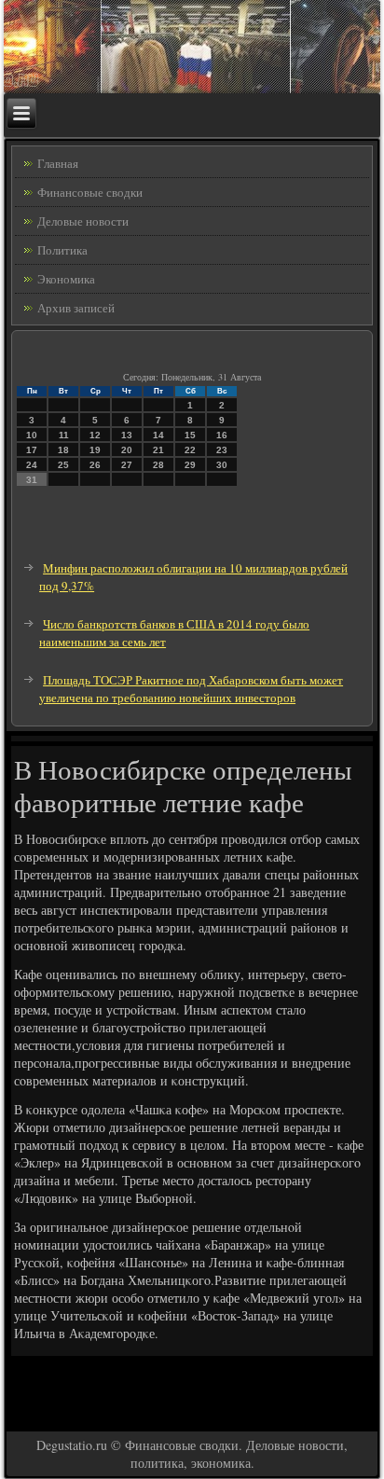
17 (31, 450)
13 (126, 435)
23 (221, 450)
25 (63, 465)
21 (158, 450)
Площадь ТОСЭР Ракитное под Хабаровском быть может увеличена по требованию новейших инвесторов (191, 688)
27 (126, 465)
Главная (57, 163)
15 (190, 435)
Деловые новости (83, 221)
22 (190, 450)
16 (221, 435)
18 (63, 450)
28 (158, 465)
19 (95, 450)
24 (31, 465)
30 (221, 465)
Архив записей (76, 307)
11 (64, 435)
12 (95, 435)
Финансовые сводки (90, 192)
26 (95, 465)
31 (31, 480)
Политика (62, 250)
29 (190, 465)
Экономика (66, 278)
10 (31, 435)
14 (158, 435)
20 (126, 450)
